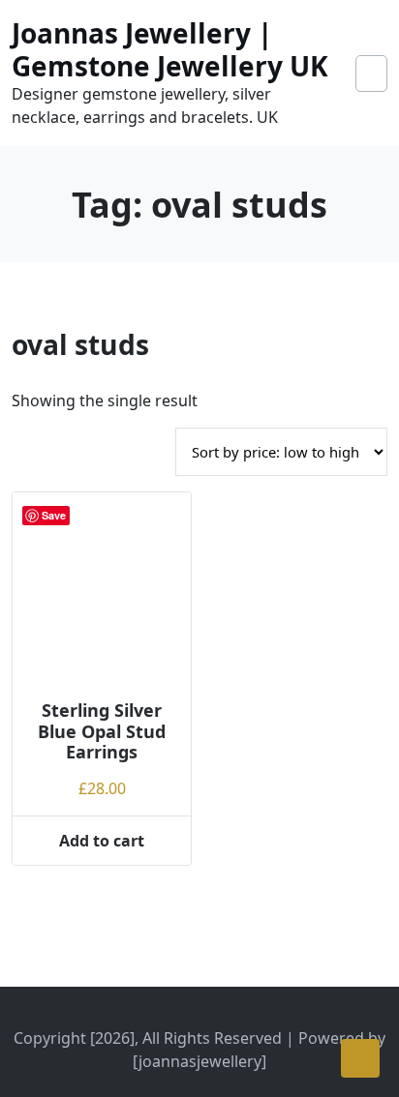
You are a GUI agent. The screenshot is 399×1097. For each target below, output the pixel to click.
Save (54, 515)
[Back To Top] (360, 1058)
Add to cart (101, 840)
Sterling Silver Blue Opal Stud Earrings (102, 730)
